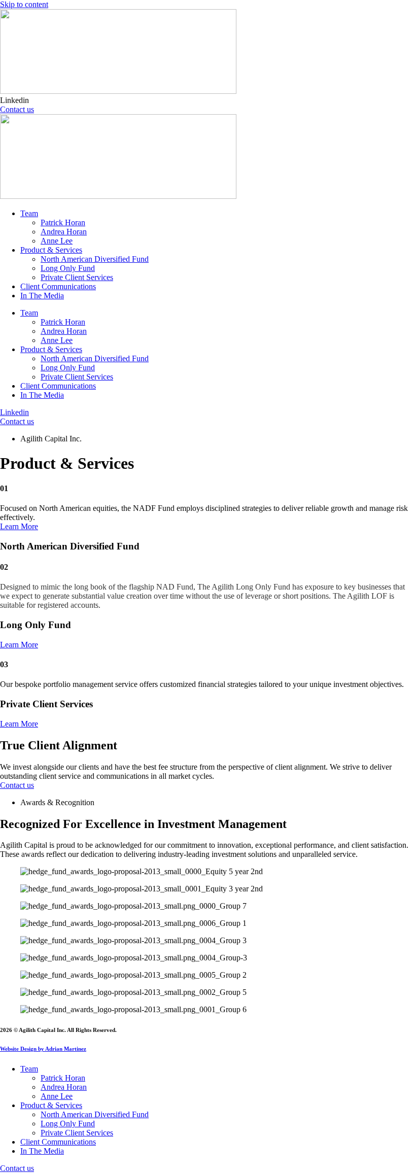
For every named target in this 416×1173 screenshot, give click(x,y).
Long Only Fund (68, 268)
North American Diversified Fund (95, 259)
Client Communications (58, 286)
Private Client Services (77, 277)
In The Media (42, 295)
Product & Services (51, 250)
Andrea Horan (64, 231)
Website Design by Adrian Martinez (43, 1049)
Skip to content (24, 4)
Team (29, 213)
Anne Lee (57, 240)
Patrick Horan (63, 222)
